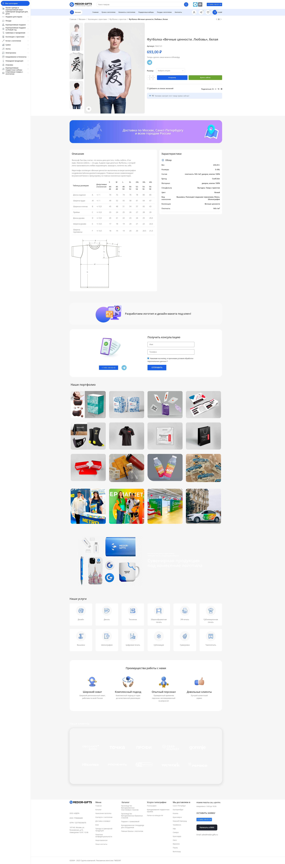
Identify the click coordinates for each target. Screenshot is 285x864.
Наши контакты (101, 844)
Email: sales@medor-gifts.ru (207, 834)
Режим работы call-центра (208, 802)
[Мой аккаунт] (194, 12)
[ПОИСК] (186, 4)
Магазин (82, 19)
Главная (73, 19)
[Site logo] (81, 4)
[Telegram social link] (221, 89)
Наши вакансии (101, 840)
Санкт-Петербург (179, 806)
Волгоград (177, 851)
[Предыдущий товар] (216, 19)
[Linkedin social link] (213, 89)
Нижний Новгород (180, 821)
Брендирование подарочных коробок (158, 810)
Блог (97, 825)
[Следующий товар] (221, 19)
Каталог (98, 809)
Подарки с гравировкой (130, 821)
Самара (176, 832)
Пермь (175, 848)
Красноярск (177, 817)
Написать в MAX (207, 827)
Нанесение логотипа (103, 813)
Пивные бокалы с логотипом (132, 831)
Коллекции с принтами (97, 19)
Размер (150, 71)
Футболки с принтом (117, 19)
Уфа (174, 829)
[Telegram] (195, 4)
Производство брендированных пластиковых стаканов (129, 808)
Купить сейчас (205, 77)
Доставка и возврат (102, 821)
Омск (175, 840)
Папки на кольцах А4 (155, 815)
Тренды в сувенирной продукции (103, 830)
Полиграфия (151, 806)
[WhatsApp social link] (215, 89)
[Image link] (81, 802)
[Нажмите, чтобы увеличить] (89, 109)
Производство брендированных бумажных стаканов (132, 816)
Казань (175, 813)
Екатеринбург (178, 809)
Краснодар (177, 836)
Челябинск (177, 825)
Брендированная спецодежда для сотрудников (132, 826)
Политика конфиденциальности (103, 835)
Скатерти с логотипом (103, 817)
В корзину (172, 77)
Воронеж (176, 844)
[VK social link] (218, 89)
